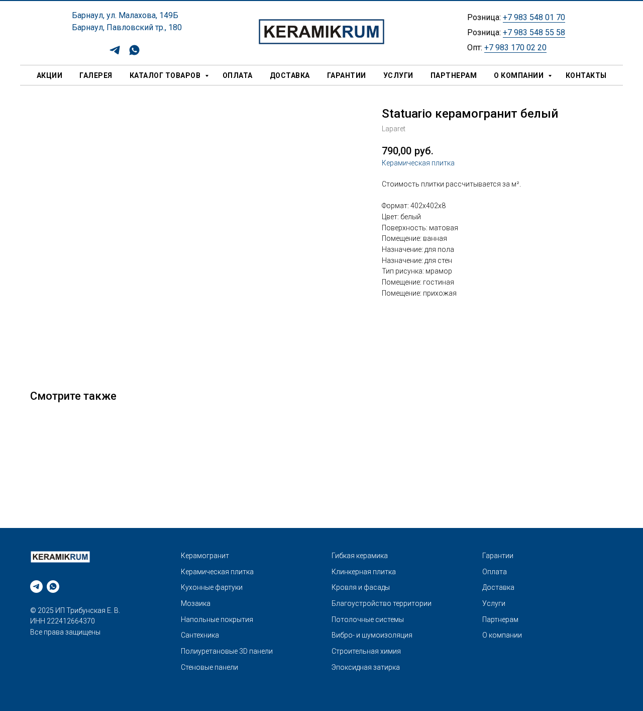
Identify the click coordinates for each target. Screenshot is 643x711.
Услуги (398, 75)
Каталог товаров (166, 75)
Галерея (96, 75)
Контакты (586, 75)
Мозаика (195, 603)
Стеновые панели (209, 667)
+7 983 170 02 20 (515, 47)
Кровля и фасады (361, 587)
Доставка (290, 75)
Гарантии (346, 75)
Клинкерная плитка (364, 572)
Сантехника (200, 635)
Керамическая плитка (418, 163)
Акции (50, 75)
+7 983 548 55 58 (534, 32)
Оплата (238, 75)
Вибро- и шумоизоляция (372, 635)
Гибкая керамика (360, 556)
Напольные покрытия (217, 619)
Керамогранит (205, 556)
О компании (520, 75)
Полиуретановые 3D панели (227, 651)
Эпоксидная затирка (366, 667)
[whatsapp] (134, 53)
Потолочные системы (368, 619)
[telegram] (115, 53)
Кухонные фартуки (212, 587)
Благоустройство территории (382, 603)
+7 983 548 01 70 (534, 17)
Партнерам (454, 75)
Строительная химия (366, 651)
